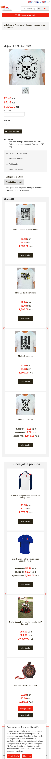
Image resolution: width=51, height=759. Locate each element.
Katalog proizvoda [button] (27, 14)
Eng (39, 1)
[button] (2, 327)
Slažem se (27, 756)
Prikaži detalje (13, 756)
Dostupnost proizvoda (18, 153)
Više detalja (25, 255)
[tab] (25, 153)
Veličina (7, 120)
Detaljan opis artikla (14, 176)
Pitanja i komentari (14, 182)
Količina (7, 110)
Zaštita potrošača (16, 169)
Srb (32, 1)
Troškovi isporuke (16, 158)
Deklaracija (13, 164)
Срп (47, 1)
